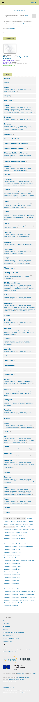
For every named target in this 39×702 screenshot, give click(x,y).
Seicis (6, 436)
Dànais (6, 201)
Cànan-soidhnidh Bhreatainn (15, 139)
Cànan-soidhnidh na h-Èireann (12, 569)
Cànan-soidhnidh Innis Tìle (11, 543)
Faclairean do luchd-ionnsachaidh (22, 111)
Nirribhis (7, 379)
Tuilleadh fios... (12, 28)
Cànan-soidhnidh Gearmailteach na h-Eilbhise (16, 541)
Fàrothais (7, 242)
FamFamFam (13, 681)
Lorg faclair (6, 623)
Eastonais (7, 232)
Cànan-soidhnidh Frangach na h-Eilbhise (14, 538)
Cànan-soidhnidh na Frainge (11, 560)
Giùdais (7, 315)
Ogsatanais (25, 524)
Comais (25, 521)
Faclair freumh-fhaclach (11, 91)
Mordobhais (18, 524)
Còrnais (8, 175)
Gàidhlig (33, 2)
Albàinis (7, 79)
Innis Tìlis (7, 328)
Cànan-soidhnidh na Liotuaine (12, 586)
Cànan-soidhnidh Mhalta (10, 546)
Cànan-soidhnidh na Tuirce (11, 600)
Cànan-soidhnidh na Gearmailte (16, 143)
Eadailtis (7, 224)
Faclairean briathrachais (25, 181)
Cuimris (7, 190)
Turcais (6, 499)
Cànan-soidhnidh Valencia (11, 605)
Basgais (8, 96)
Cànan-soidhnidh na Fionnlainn (11, 555)
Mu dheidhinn (6, 626)
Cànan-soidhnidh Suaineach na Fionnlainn (15, 603)
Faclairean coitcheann (10, 81)
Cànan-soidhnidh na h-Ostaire (12, 574)
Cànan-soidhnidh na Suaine (28, 597)
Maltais (7, 370)
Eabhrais (30, 521)
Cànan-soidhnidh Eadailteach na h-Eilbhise (15, 532)
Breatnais (7, 117)
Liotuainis (8, 356)
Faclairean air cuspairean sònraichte (14, 109)
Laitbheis (7, 349)
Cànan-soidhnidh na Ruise (28, 591)
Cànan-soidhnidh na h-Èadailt (12, 563)
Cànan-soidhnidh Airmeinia (23, 527)
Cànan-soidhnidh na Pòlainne (16, 148)
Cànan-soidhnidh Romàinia (26, 600)
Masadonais (9, 375)
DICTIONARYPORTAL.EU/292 (10, 55)
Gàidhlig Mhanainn (9, 524)
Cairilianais (9, 134)
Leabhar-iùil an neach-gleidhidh (11, 638)
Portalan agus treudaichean (12, 112)
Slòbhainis (8, 460)
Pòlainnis (7, 389)
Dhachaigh (6, 621)
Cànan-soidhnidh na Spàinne (11, 597)
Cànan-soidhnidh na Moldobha (12, 589)
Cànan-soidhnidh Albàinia (11, 529)
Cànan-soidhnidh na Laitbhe (11, 583)
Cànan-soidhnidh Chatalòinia (26, 529)
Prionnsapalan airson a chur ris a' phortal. (13, 632)
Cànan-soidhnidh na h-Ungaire (12, 580)
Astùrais (13, 521)
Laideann (7, 339)
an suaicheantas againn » (19, 692)
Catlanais (7, 166)
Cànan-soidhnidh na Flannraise (12, 558)
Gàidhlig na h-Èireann (12, 283)
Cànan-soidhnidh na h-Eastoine (12, 566)
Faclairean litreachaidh (10, 128)
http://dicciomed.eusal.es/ (9, 65)
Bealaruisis (9, 100)
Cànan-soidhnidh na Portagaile (12, 591)
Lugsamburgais (10, 365)
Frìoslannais (9, 268)
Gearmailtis (8, 303)
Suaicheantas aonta (8, 635)
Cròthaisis (8, 179)
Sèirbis (6, 447)
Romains (8, 418)
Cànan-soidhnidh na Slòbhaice (27, 594)
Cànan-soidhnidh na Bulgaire (25, 546)
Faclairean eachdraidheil (25, 89)
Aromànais (7, 521)
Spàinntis (7, 477)
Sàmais (7, 432)
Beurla (6, 105)
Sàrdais (31, 524)
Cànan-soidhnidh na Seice (11, 594)
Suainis (6, 487)
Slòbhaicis (8, 453)
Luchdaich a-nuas (7, 641)
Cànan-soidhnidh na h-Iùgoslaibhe (13, 572)
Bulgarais (7, 124)
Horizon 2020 (20, 673)
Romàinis (7, 410)
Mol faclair (5, 629)
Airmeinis (29, 518)
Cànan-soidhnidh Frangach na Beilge (14, 535)
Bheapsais (19, 521)
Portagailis (8, 400)
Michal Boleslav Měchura (23, 677)
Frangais (7, 258)
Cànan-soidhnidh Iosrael (25, 543)
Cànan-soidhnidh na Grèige (27, 560)
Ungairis (8, 512)
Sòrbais (7, 472)
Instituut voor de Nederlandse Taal (16, 679)
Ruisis (6, 423)
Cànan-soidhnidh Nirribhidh (15, 161)
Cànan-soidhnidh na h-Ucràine (12, 577)
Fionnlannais (8, 249)
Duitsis (6, 212)
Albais (6, 87)
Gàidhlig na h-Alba (11, 273)
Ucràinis (8, 508)
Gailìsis (6, 295)
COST (34, 673)
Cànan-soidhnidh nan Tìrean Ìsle (16, 153)
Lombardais (9, 360)
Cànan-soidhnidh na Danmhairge (12, 552)
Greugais (7, 320)
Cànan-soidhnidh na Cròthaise (12, 549)
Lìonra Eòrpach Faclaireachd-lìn (21, 23)
